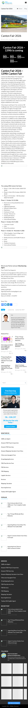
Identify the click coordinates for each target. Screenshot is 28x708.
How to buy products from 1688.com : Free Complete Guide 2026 (7, 347)
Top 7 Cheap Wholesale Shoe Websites (19, 345)
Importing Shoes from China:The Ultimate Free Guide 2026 (6, 367)
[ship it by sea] (6, 668)
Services (3, 479)
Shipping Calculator (6, 483)
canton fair (11, 310)
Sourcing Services (6, 487)
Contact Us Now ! (10, 426)
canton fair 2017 (19, 310)
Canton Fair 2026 (11, 35)
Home (20, 8)
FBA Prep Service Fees (7, 463)
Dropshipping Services (7, 459)
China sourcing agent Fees (8, 455)
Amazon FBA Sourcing (7, 447)
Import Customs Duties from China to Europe (21, 366)
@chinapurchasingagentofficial (14, 655)
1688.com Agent (5, 439)
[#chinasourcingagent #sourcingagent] (17, 668)
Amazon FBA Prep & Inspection (10, 443)
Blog (25, 8)
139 (12, 353)
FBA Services (5, 467)
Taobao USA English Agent (8, 491)
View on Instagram (14, 703)
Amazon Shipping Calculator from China (12, 451)
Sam (14, 39)
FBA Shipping (5, 471)
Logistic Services (5, 475)
